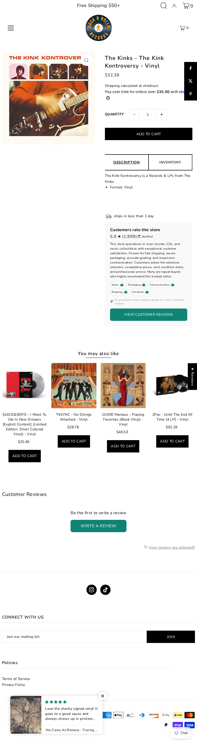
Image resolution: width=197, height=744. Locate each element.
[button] (102, 696)
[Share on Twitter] (190, 81)
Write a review (98, 526)
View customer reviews (148, 314)
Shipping (112, 85)
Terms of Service (16, 678)
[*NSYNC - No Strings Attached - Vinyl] (73, 385)
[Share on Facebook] (190, 68)
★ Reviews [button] (192, 376)
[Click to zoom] (86, 60)
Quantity (114, 114)
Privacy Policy (13, 684)
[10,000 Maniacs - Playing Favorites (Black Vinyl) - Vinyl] (123, 385)
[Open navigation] (10, 28)
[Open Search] (164, 6)
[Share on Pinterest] (190, 94)
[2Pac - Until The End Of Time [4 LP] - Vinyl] (172, 385)
